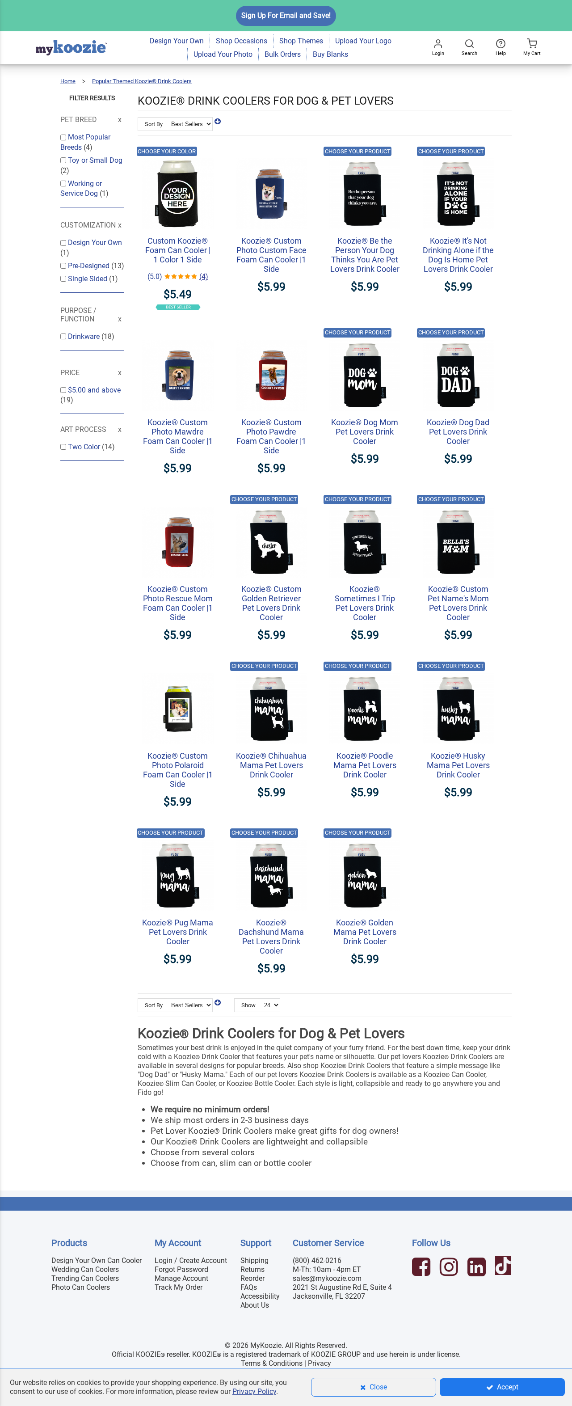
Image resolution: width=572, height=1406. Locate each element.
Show (248, 1005)
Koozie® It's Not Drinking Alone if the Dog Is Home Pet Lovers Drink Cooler (458, 255)
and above (94, 390)
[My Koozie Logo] (71, 35)
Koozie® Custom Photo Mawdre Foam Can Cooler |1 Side (178, 436)
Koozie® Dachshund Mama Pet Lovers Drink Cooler (271, 936)
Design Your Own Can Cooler (96, 1260)
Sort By (154, 124)
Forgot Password (181, 1269)
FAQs (248, 1287)
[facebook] (422, 1268)
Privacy (319, 1363)
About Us (254, 1305)
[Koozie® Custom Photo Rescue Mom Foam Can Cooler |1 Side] (177, 502)
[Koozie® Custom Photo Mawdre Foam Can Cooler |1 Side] (177, 335)
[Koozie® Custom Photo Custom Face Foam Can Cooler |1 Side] (271, 153)
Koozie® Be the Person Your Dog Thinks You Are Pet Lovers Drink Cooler (365, 255)
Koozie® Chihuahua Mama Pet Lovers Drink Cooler (271, 765)
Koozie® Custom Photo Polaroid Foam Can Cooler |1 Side (178, 770)
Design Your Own (95, 242)
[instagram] (450, 1268)
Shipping (254, 1260)
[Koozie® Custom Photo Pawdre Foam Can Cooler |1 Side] (271, 335)
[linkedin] (477, 1268)
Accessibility (260, 1296)
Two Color (85, 447)
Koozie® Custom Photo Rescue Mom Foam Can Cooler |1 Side (178, 603)
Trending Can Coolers (85, 1278)
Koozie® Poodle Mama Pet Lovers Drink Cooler (364, 765)
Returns (252, 1269)
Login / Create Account (191, 1260)
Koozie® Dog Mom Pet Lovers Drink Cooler (364, 432)
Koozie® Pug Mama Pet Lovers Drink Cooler (177, 932)
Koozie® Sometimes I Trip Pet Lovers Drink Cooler (365, 603)
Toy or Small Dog (95, 160)
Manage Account (181, 1278)
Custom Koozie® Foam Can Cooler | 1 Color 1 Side (177, 250)
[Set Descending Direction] (217, 121)
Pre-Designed (89, 266)
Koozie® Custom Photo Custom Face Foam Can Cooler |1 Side (271, 255)
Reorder (252, 1278)
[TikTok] (504, 1268)
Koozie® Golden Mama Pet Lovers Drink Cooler (364, 932)
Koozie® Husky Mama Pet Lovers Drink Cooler (458, 765)
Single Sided (88, 278)
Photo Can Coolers (80, 1287)
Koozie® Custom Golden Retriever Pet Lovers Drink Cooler (271, 603)
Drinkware (84, 336)
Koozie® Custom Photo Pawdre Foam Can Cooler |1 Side (271, 436)
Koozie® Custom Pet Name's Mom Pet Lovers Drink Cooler (458, 603)
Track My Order (178, 1287)
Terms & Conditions (272, 1363)
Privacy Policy (254, 1391)
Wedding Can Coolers (85, 1269)
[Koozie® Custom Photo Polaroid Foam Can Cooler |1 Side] (177, 668)
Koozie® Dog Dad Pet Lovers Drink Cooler (458, 432)
